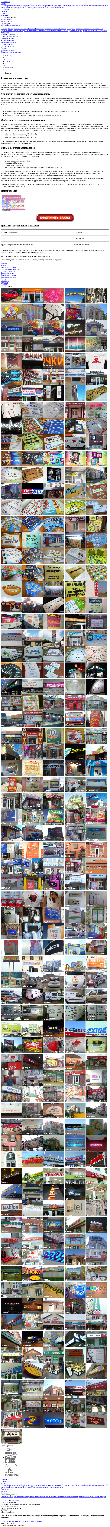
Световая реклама (68, 6)
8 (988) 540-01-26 (7, 19)
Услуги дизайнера (82, 6)
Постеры (24, 29)
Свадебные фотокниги (28, 31)
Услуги (3, 4)
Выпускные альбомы (45, 31)
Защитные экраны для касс (54, 7)
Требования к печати (96, 6)
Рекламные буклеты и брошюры (47, 29)
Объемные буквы (87, 1497)
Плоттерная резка (15, 7)
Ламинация (27, 7)
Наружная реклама (37, 6)
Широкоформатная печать (10, 6)
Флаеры (10, 29)
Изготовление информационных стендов (66, 1497)
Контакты (4, 15)
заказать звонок (6, 21)
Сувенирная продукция (52, 6)
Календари (5, 279)
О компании (5, 2)
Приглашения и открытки (10, 31)
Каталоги (62, 29)
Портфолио (5, 9)
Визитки (4, 29)
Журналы (86, 31)
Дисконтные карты (75, 31)
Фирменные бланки (60, 31)
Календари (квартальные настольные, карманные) (85, 29)
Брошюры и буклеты (8, 267)
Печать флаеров (100, 1497)
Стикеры (31, 29)
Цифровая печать (37, 7)
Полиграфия (25, 6)
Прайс (3, 13)
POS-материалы (7, 44)
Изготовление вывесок (42, 1497)
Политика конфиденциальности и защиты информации (21, 1521)
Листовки (17, 29)
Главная (4, 1479)
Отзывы (4, 11)
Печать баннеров (7, 1497)
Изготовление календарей (23, 1497)
